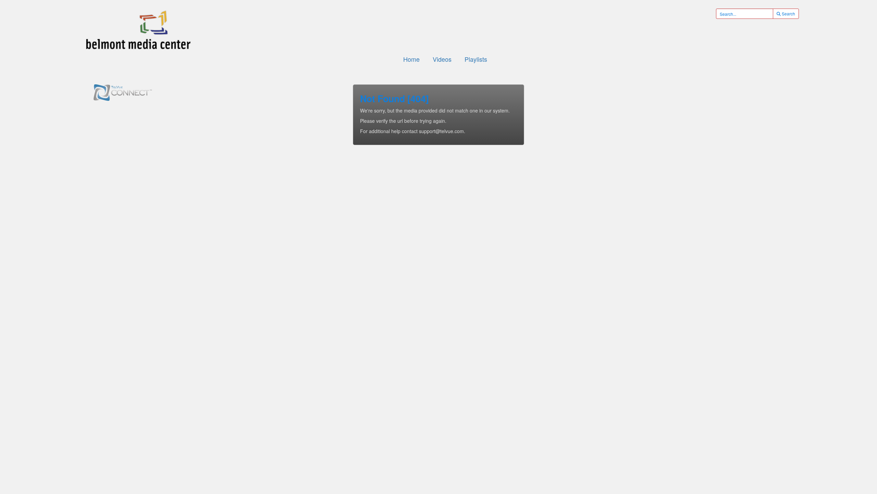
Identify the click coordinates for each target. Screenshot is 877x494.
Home (411, 59)
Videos (442, 59)
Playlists (476, 59)
